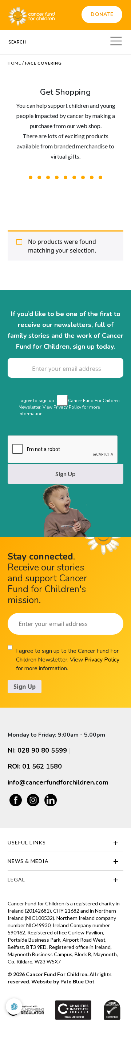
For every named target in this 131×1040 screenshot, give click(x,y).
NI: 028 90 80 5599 (37, 750)
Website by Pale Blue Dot (62, 981)
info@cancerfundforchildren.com (58, 782)
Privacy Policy (67, 407)
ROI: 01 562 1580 (35, 766)
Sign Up (65, 473)
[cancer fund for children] (31, 15)
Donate (102, 14)
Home (14, 63)
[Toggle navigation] (116, 40)
